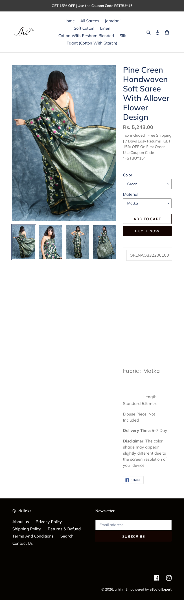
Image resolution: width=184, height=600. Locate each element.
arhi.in (119, 589)
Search (67, 536)
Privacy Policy (49, 521)
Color (127, 175)
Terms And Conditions (33, 536)
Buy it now (147, 231)
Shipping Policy (26, 528)
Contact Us (22, 543)
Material (130, 194)
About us (20, 521)
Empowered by (148, 589)
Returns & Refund (64, 528)
